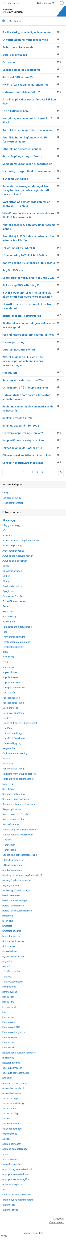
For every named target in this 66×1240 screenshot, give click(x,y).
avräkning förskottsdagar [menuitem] (16, 890)
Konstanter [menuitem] (8, 667)
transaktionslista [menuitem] (11, 1164)
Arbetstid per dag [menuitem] (12, 545)
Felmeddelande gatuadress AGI (31, 448)
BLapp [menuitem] (6, 581)
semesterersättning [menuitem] (13, 1103)
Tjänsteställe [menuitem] (9, 849)
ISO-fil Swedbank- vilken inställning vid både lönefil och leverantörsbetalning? (31, 294)
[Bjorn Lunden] (3, 20)
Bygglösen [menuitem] (8, 591)
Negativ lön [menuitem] (8, 748)
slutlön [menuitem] (6, 1138)
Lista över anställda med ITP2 (31, 92)
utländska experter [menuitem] (12, 1184)
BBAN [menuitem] (5, 566)
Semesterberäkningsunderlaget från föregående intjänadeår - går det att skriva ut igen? (31, 190)
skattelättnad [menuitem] (9, 1133)
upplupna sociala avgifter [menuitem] (16, 1179)
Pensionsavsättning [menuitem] (13, 768)
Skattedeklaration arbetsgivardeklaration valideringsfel (31, 325)
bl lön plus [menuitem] (7, 920)
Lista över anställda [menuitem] (13, 713)
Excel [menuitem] (5, 606)
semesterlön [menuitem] (9, 1108)
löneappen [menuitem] (8, 1017)
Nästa (60, 472)
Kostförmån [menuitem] (9, 692)
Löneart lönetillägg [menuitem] (12, 733)
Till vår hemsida (12, 3)
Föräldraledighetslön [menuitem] (13, 647)
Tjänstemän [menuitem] (8, 844)
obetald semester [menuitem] (12, 1067)
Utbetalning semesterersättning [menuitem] (19, 854)
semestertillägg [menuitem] (10, 1113)
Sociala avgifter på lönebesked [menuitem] (19, 829)
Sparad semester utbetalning (31, 69)
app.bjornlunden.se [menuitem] (12, 870)
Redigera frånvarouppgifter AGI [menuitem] (19, 773)
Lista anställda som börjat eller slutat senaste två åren (31, 397)
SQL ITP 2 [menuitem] (7, 783)
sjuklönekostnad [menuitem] (11, 1123)
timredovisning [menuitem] (10, 1159)
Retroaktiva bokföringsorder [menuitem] (17, 778)
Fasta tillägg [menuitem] (9, 616)
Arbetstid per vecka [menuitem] (13, 550)
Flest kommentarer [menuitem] (12, 502)
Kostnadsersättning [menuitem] (13, 702)
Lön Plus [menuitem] (7, 728)
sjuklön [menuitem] (6, 1118)
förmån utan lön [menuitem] (11, 971)
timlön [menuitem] (5, 1154)
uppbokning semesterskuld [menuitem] (17, 1169)
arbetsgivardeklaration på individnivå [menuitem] (22, 875)
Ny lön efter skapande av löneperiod (31, 84)
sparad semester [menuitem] (11, 1143)
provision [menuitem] (7, 1077)
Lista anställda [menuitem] (10, 707)
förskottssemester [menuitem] (12, 981)
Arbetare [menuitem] (7, 535)
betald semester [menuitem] (11, 895)
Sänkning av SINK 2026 (17, 418)
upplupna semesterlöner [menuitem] (15, 1174)
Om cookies (56, 1222)
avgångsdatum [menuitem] (10, 885)
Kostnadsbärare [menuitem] (11, 697)
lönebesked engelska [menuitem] (13, 1032)
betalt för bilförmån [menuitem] (13, 905)
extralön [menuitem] (6, 966)
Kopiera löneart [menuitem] (10, 672)
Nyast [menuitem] (6, 492)
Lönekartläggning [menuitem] (11, 743)
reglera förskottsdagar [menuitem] (14, 1083)
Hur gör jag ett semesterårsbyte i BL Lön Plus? (31, 120)
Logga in (58, 1218)
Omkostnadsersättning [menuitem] (15, 753)
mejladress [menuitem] (8, 1057)
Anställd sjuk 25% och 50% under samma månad (31, 226)
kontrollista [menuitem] (8, 1001)
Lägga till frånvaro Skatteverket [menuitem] (19, 723)
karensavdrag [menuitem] (9, 991)
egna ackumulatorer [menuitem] (13, 956)
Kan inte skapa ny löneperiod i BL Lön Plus (31, 262)
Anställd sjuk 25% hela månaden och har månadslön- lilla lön (31, 238)
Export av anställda (31, 54)
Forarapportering (31, 342)
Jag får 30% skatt (31, 270)
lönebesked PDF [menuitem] (11, 1027)
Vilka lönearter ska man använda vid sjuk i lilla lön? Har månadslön (31, 215)
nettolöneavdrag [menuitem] (11, 1062)
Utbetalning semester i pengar (31, 149)
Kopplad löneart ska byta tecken (31, 440)
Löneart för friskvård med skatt (31, 462)
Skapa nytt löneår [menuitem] (11, 809)
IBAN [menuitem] (5, 652)
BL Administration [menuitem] (12, 571)
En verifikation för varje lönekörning (31, 39)
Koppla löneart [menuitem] (10, 677)
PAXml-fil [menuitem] (7, 763)
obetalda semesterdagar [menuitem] (15, 1072)
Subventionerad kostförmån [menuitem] (17, 834)
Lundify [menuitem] (6, 718)
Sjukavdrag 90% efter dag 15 (31, 285)
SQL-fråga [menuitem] (8, 789)
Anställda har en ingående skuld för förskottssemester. (31, 139)
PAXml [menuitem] (6, 758)
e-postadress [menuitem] (9, 951)
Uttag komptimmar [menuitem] (12, 865)
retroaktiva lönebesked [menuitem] (14, 1088)
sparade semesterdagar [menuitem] (15, 1148)
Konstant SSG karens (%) (31, 77)
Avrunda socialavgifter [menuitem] (14, 560)
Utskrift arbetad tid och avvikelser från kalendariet (31, 306)
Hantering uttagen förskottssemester (31, 171)
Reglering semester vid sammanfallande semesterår (31, 408)
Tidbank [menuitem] (6, 839)
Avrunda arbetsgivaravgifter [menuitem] (17, 555)
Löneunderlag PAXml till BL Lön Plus (31, 255)
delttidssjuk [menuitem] (8, 946)
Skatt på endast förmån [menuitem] (15, 814)
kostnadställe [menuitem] (9, 1007)
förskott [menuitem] (7, 976)
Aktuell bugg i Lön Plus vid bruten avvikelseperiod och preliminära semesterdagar (23, 361)
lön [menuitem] (4, 1012)
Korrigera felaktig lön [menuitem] (13, 687)
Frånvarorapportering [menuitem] (13, 636)
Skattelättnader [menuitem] (10, 824)
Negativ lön (31, 372)
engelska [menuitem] (7, 961)
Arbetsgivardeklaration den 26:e (31, 380)
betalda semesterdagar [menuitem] (15, 900)
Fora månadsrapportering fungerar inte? (31, 334)
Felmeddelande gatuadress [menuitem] (17, 626)
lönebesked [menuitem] (8, 1022)
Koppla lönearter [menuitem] (11, 682)
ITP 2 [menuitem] (5, 662)
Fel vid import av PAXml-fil (31, 248)
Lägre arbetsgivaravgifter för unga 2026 (31, 277)
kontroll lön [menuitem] (8, 996)
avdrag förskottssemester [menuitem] (16, 880)
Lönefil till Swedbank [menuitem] (13, 738)
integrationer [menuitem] (9, 986)
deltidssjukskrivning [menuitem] (13, 941)
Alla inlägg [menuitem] (8, 520)
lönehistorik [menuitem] (8, 1042)
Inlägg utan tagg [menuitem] (11, 525)
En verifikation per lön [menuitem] (14, 601)
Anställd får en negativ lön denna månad (31, 130)
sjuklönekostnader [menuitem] (12, 1128)
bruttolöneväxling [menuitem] (11, 936)
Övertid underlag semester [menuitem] (16, 1194)
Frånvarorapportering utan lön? (31, 433)
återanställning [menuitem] (10, 1209)
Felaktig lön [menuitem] (8, 621)
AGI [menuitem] (4, 530)
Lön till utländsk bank (31, 111)
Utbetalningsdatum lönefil (31, 349)
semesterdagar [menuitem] (10, 1098)
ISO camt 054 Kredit (31, 178)
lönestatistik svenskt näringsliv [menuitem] (19, 1052)
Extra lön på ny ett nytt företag (31, 156)
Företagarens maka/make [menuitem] (16, 642)
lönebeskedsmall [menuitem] (11, 1037)
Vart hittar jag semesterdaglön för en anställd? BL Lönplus (31, 204)
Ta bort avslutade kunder (31, 47)
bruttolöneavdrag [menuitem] (11, 930)
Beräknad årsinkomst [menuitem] (13, 586)
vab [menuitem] (4, 1189)
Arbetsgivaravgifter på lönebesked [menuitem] (21, 540)
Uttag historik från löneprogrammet (31, 387)
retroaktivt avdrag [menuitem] (12, 1093)
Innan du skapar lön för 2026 (20, 425)
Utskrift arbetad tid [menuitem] (13, 860)
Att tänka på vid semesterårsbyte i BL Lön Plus (29, 101)
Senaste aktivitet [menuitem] (11, 497)
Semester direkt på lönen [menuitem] (15, 799)
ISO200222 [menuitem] (8, 657)
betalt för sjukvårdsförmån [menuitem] (17, 910)
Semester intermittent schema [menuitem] (19, 804)
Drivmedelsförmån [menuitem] (12, 596)
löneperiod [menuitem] (8, 1047)
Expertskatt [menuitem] (8, 611)
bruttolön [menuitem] (7, 925)
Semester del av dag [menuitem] (13, 794)
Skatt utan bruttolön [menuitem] (13, 819)
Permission (31, 62)
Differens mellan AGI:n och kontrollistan (31, 455)
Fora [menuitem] (4, 631)
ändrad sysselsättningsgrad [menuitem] (17, 1199)
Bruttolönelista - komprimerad (31, 315)
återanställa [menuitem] (8, 1204)
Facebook (46, 3)
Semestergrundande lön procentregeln (27, 163)
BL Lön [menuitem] (6, 576)
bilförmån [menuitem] (7, 915)
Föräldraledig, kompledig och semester (31, 32)
